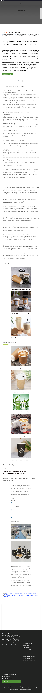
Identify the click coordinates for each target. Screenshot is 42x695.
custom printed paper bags (31, 64)
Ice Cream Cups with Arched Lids (29, 660)
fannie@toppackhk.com (7, 678)
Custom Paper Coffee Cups (27, 643)
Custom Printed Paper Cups (9, 687)
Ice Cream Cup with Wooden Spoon (29, 656)
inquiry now (6, 681)
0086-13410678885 (6, 676)
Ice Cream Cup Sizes (26, 654)
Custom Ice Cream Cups (27, 651)
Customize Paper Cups (19, 689)
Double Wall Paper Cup (27, 647)
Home (3, 32)
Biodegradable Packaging (27, 662)
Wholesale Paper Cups (18, 687)
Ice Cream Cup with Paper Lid (28, 658)
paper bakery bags (22, 67)
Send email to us (8, 74)
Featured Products (14, 32)
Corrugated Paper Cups (27, 645)
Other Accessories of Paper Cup (28, 649)
